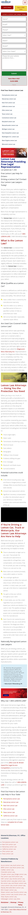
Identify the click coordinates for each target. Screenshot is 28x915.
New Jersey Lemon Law (9, 99)
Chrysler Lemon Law (7, 874)
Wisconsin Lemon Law (8, 144)
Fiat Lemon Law (6, 876)
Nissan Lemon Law (7, 892)
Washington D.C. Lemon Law (10, 137)
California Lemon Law (8, 106)
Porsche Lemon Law (20, 892)
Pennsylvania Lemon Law (9, 95)
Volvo (18, 899)
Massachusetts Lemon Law (10, 125)
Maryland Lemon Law (8, 121)
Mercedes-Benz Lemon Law (14, 888)
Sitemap (13, 902)
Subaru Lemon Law (7, 894)
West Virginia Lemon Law (9, 140)
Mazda (3, 888)
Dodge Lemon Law (20, 874)
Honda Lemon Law (18, 879)
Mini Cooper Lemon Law (8, 890)
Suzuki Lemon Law (20, 894)
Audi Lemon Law (18, 865)
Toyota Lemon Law (10, 897)
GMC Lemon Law (6, 879)
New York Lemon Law (8, 103)
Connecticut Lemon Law (9, 118)
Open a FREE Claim (20, 8)
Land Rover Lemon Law (18, 883)
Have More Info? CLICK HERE (14, 80)
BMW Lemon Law (6, 867)
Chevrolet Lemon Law (8, 872)
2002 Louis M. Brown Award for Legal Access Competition (12, 765)
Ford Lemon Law (17, 876)
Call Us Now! (7, 7)
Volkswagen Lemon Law (8, 899)
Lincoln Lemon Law (19, 885)
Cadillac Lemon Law (7, 870)
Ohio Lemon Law (7, 110)
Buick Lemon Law (18, 867)
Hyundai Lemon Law (7, 881)
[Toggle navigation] (25, 2)
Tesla (2, 897)
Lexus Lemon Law (6, 885)
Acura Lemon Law (6, 865)
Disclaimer (4, 902)
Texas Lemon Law (7, 114)
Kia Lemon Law (5, 883)
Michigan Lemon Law (8, 129)
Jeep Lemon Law (20, 881)
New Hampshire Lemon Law (10, 133)
